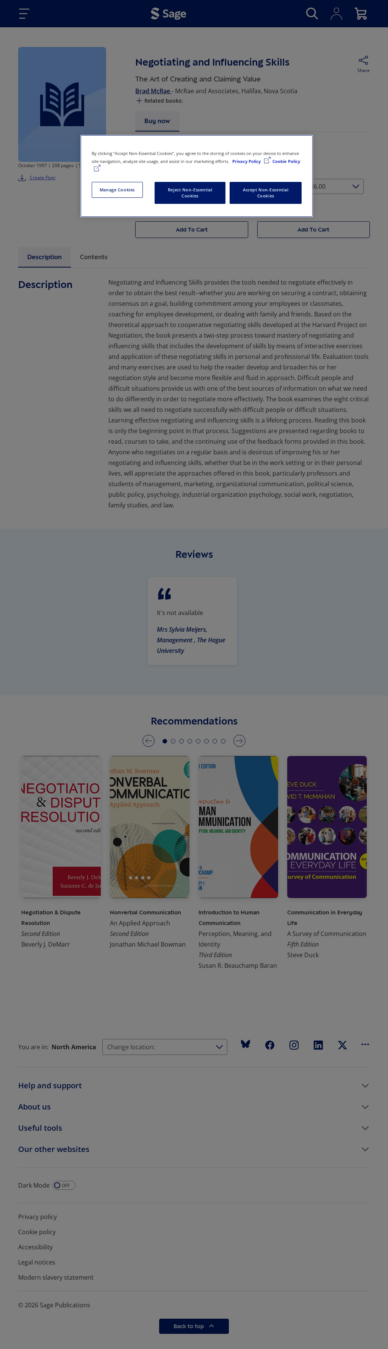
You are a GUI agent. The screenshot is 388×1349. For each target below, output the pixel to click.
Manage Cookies (117, 189)
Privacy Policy (247, 161)
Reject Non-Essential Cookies (190, 193)
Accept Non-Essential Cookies (265, 193)
